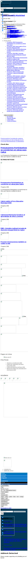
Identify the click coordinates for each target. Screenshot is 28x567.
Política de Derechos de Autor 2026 (16, 367)
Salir (2, 487)
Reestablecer (4, 501)
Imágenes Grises (5, 503)
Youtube (3, 476)
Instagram (4, 478)
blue (14, 496)
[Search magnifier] (2, 10)
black (2, 496)
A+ (4, 490)
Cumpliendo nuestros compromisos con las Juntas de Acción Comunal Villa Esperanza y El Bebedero (12, 140)
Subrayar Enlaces (5, 500)
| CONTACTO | (7, 469)
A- (1, 490)
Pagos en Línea (5, 484)
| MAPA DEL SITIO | (8, 470)
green (10, 496)
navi (6, 498)
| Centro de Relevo (11, 121)
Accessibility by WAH (6, 508)
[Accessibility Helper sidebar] (5, 486)
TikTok (3, 482)
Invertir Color (4, 504)
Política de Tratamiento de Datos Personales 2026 (15, 365)
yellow (2, 498)
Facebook (3, 475)
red (17, 496)
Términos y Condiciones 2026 (14, 363)
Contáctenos (4, 481)
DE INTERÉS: (10, 116)
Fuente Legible (4, 492)
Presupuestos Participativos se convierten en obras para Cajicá (14, 150)
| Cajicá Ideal (10, 119)
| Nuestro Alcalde (11, 118)
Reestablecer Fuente (11, 490)
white (6, 496)
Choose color (4, 495)
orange (21, 496)
